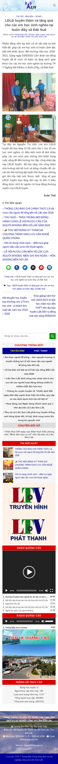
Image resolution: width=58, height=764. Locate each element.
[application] (29, 572)
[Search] (54, 5)
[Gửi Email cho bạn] (33, 267)
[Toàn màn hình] (51, 590)
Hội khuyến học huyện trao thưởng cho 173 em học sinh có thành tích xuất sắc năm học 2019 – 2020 (15, 306)
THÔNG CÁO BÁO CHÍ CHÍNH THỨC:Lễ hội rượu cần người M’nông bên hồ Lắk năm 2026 (35, 452)
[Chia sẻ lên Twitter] (25, 267)
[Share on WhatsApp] (8, 267)
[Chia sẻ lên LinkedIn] (49, 267)
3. (11, 603)
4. (25, 607)
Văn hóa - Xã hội (33, 16)
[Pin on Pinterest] (41, 267)
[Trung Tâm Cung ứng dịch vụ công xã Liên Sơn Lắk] (29, 5)
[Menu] (5, 5)
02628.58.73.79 (22, 736)
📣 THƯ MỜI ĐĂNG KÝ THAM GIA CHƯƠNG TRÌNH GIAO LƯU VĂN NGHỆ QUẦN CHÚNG (26, 234)
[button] (29, 572)
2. (25, 600)
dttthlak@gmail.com (29, 739)
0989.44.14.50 (38, 736)
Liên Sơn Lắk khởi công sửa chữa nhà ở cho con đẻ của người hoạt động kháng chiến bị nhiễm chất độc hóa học (30, 382)
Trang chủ (8, 276)
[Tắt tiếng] (46, 590)
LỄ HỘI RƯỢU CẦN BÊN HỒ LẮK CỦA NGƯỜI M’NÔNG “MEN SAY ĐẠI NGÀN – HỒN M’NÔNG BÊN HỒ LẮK (29, 255)
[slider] (49, 621)
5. (18, 610)
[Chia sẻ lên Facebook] (16, 267)
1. (26, 597)
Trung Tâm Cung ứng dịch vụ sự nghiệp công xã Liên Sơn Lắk (33, 36)
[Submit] (52, 336)
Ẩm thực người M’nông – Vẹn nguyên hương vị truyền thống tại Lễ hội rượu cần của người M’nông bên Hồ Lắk (30, 361)
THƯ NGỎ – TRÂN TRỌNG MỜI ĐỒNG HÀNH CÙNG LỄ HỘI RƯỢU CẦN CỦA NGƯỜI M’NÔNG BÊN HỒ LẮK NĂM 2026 (26, 221)
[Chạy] (6, 590)
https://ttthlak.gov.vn (33, 745)
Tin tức (20, 16)
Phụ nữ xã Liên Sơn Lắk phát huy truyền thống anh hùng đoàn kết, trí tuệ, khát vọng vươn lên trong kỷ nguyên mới (29, 416)
